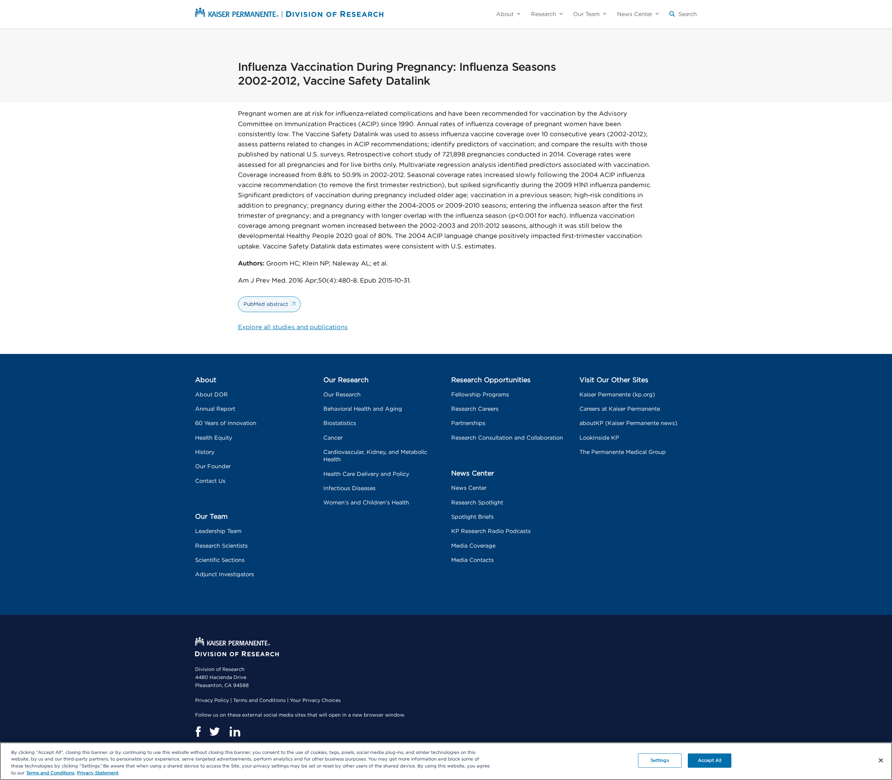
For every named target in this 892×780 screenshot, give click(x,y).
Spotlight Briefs (472, 517)
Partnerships (468, 423)
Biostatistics (339, 423)
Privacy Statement (97, 773)
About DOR (211, 394)
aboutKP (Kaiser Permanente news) (628, 423)
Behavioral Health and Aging (362, 409)
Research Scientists (221, 546)
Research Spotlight (477, 502)
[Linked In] (234, 731)
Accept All (709, 760)
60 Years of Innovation (225, 423)
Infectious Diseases (349, 488)
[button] (683, 17)
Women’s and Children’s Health (366, 502)
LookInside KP (599, 438)
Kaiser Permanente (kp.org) (617, 394)
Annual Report (215, 409)
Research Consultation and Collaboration (507, 438)
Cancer (333, 438)
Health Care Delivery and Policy (366, 474)
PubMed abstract (266, 304)
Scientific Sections (220, 560)
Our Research (342, 394)
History (204, 452)
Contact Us (210, 481)
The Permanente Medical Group (622, 452)
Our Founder (213, 466)
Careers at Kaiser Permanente (619, 409)
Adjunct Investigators (224, 574)
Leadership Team (218, 531)
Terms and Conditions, (50, 773)
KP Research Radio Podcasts (491, 531)
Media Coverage (473, 546)
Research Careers (475, 409)
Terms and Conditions (259, 700)
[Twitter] (215, 731)
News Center (468, 488)
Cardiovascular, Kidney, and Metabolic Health (375, 455)
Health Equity (213, 438)
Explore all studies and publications (293, 327)
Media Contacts (472, 560)
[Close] (881, 760)
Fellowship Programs (480, 394)
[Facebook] (198, 731)
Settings (660, 760)
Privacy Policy (212, 700)
